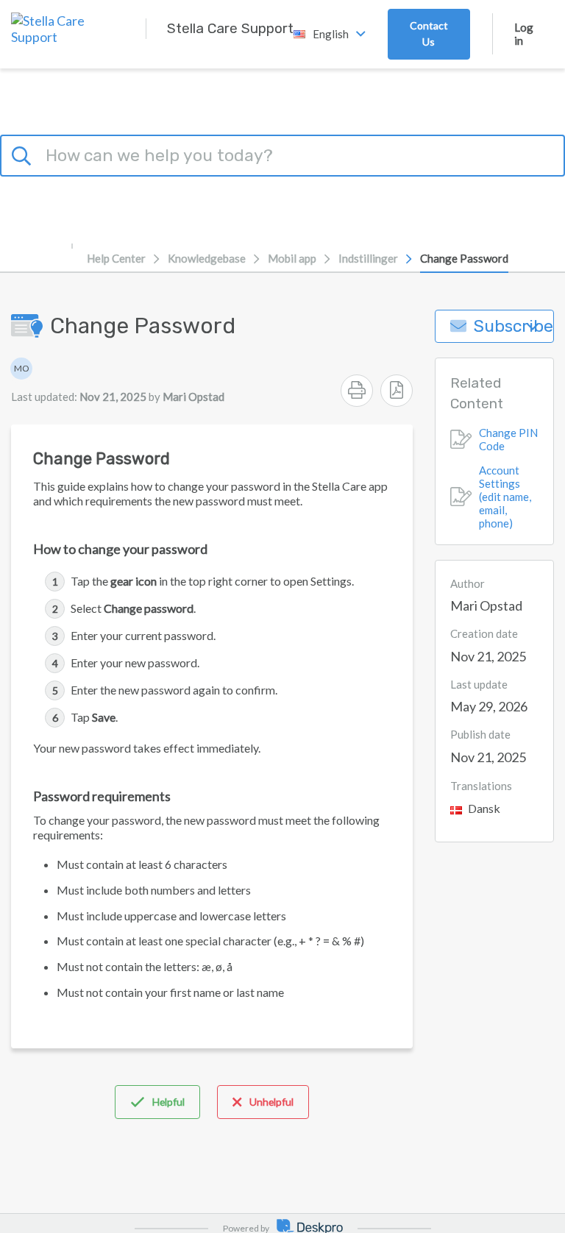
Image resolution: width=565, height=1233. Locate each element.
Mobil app (292, 258)
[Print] (357, 390)
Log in (523, 34)
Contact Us (429, 33)
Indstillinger (368, 258)
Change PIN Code (508, 439)
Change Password (464, 258)
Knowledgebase (207, 258)
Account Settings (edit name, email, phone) (505, 496)
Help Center (116, 258)
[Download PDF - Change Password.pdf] (396, 390)
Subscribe (513, 326)
